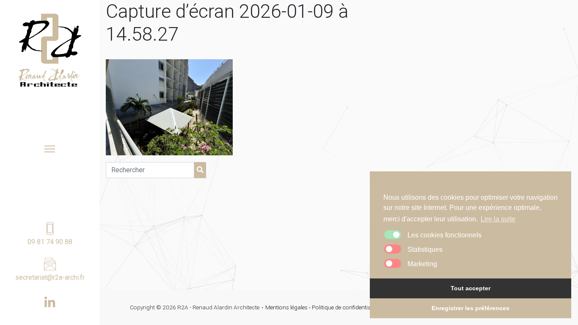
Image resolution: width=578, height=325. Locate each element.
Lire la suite (498, 219)
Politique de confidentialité (345, 307)
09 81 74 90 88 (50, 242)
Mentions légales (286, 307)
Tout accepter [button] (470, 288)
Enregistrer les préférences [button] (470, 308)
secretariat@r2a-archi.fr (50, 277)
